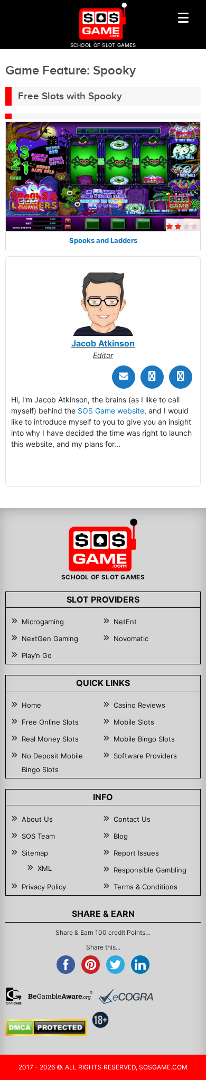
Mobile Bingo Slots (144, 739)
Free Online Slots (50, 722)
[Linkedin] (180, 377)
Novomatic (131, 638)
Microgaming (43, 621)
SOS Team (38, 836)
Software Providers (145, 756)
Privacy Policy (44, 886)
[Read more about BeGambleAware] (60, 996)
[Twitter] (152, 377)
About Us (37, 819)
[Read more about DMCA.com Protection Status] (46, 1027)
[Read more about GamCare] (13, 996)
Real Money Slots (50, 739)
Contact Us (132, 819)
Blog (121, 836)
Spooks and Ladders (103, 240)
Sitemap (35, 853)
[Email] (123, 377)
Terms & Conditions (145, 886)
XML (45, 868)
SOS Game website (111, 410)
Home (31, 705)
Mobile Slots (134, 722)
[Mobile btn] (183, 17)
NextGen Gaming (50, 638)
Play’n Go (37, 655)
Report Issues (136, 853)
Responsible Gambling (150, 870)
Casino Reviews (139, 705)
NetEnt (125, 621)
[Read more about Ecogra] (125, 996)
